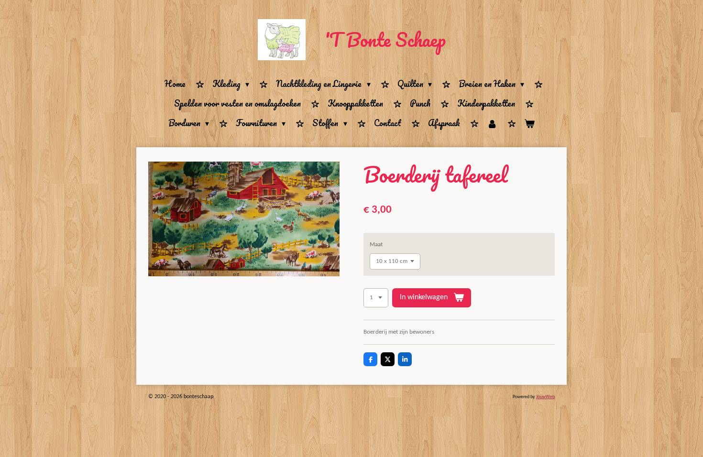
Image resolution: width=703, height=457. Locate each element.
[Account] (492, 123)
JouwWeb (545, 397)
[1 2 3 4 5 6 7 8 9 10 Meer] (375, 298)
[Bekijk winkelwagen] (529, 123)
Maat (376, 244)
